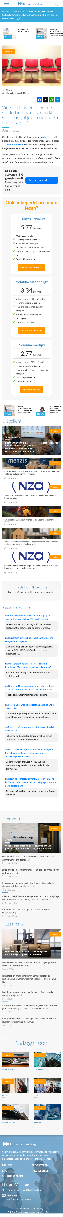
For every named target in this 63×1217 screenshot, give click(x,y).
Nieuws (17, 11)
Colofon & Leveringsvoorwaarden (23, 1212)
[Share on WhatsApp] (51, 99)
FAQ (4, 1170)
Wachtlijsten (23, 93)
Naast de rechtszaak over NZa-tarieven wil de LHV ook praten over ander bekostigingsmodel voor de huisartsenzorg (31, 782)
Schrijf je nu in (12, 1176)
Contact (33, 1215)
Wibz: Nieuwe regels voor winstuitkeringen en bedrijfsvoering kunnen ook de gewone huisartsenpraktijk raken (29, 753)
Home (5, 11)
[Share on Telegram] (57, 99)
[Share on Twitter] (45, 99)
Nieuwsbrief (40, 1170)
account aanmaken (12, 144)
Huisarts (10, 93)
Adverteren (40, 1165)
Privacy (49, 1212)
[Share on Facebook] (39, 99)
